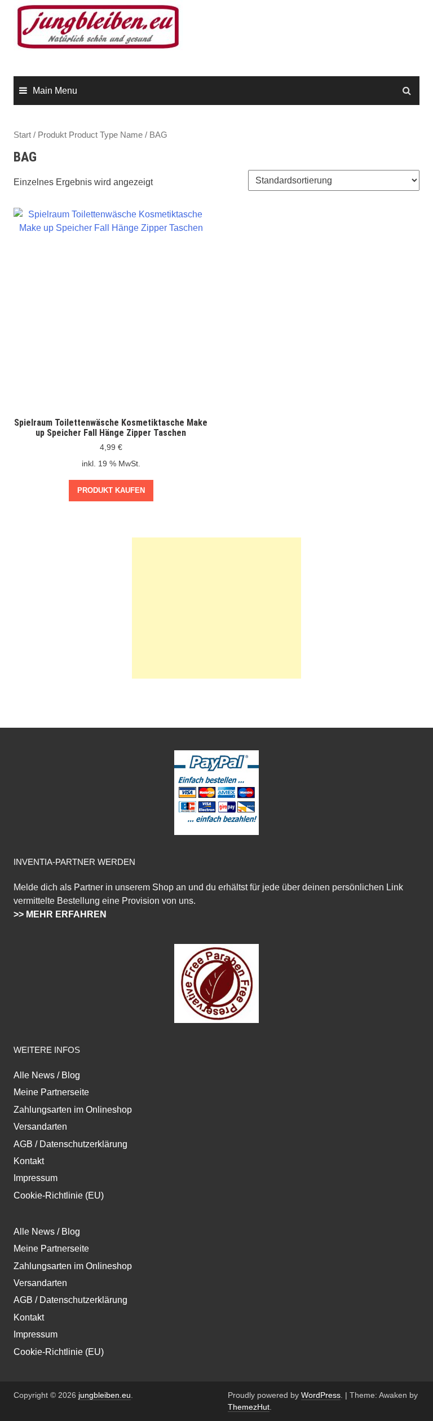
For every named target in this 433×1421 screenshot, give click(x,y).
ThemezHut (248, 1406)
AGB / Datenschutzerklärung (70, 1144)
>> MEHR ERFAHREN (60, 914)
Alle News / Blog (47, 1075)
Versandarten (40, 1126)
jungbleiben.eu (104, 1395)
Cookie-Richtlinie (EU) (59, 1195)
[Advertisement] (216, 608)
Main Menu (55, 90)
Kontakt (29, 1161)
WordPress (321, 1395)
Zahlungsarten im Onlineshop (73, 1109)
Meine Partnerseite (51, 1092)
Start (22, 134)
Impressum (36, 1178)
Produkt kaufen (111, 490)
